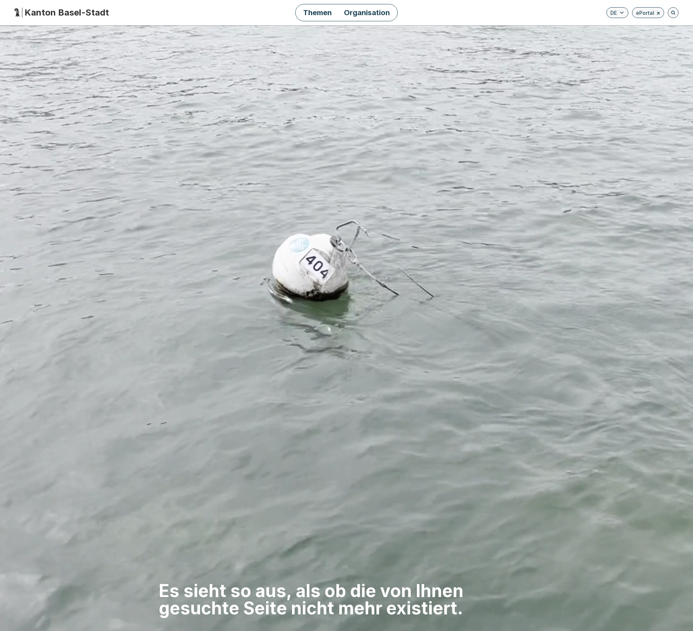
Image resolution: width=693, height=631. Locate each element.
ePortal (648, 14)
